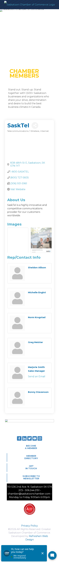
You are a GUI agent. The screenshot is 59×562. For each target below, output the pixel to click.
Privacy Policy (29, 525)
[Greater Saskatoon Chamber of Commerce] (29, 4)
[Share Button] (34, 125)
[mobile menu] (54, 4)
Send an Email (36, 376)
